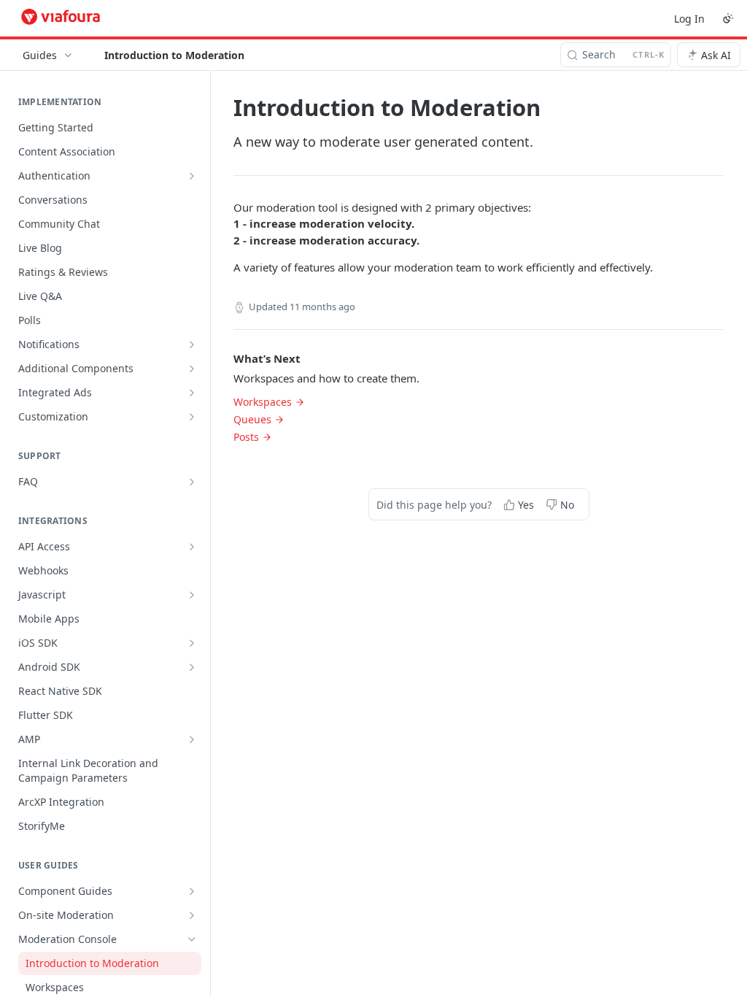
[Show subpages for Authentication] (192, 176)
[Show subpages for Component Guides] (192, 891)
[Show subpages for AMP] (192, 739)
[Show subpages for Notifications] (192, 344)
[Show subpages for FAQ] (192, 482)
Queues (252, 419)
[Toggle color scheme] (728, 18)
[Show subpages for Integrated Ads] (192, 393)
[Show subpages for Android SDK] (192, 667)
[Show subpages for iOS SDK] (192, 643)
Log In (689, 19)
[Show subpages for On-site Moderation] (192, 915)
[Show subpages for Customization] (192, 417)
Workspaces (262, 402)
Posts (246, 437)
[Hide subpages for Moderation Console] (192, 939)
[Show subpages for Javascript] (192, 595)
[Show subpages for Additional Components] (192, 368)
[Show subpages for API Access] (192, 547)
